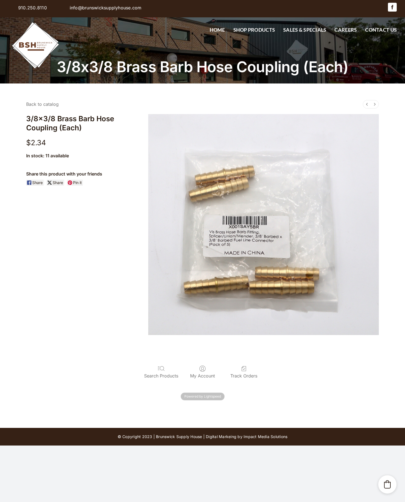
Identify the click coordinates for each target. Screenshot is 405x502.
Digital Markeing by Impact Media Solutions (246, 436)
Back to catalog (42, 104)
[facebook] (392, 7)
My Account (202, 376)
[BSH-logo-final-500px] (35, 19)
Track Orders (243, 376)
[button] (387, 484)
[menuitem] (367, 104)
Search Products (161, 376)
